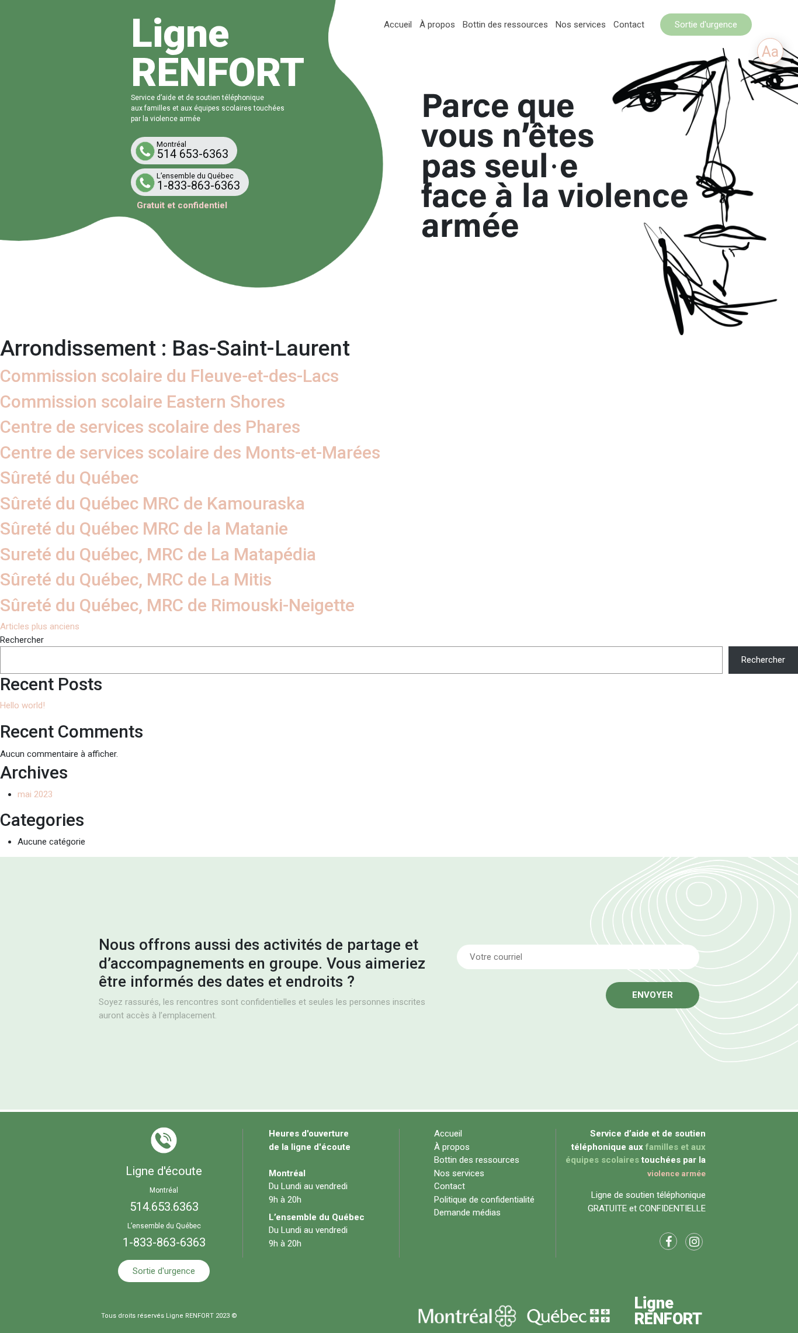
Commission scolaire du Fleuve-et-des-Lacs (169, 376)
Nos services (581, 24)
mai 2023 (35, 794)
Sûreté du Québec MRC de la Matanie (144, 528)
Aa (770, 51)
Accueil (398, 24)
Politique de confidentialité (484, 1199)
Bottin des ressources (505, 24)
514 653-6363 (192, 150)
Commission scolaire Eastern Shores (142, 401)
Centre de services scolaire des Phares (150, 426)
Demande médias (467, 1212)
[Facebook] (668, 1243)
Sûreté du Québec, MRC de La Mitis (136, 579)
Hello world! (22, 705)
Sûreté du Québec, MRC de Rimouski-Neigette (177, 605)
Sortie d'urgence (706, 24)
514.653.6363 (164, 1207)
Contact (628, 24)
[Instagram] (694, 1243)
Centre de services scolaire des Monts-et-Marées (190, 452)
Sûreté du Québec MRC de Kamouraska (152, 503)
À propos (437, 24)
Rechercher (22, 640)
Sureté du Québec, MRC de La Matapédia (158, 554)
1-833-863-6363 (198, 181)
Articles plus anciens (39, 626)
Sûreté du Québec (69, 477)
